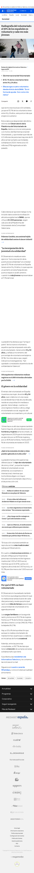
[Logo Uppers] (17, 786)
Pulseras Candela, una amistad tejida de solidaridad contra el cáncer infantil (16, 238)
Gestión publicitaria (17, 841)
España (11, 15)
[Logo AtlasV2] (17, 806)
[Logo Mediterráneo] (17, 819)
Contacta (17, 846)
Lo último (4, 15)
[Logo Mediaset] (17, 718)
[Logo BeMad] (17, 779)
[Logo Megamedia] (18, 857)
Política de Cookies (17, 838)
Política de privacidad (17, 833)
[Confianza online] (17, 866)
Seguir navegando (9, 704)
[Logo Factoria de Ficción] (17, 759)
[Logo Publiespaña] (17, 812)
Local (17, 15)
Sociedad (24, 15)
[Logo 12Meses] (17, 799)
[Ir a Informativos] (11, 10)
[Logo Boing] (17, 766)
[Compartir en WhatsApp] (18, 101)
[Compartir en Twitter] (22, 101)
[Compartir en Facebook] (31, 101)
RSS (17, 843)
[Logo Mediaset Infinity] (17, 726)
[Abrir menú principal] (31, 11)
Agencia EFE (5, 69)
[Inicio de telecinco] (2, 11)
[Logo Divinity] (17, 746)
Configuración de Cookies (17, 836)
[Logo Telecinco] (17, 733)
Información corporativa (17, 830)
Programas (6, 694)
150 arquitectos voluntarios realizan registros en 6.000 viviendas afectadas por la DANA (16, 377)
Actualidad (11, 678)
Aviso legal (17, 828)
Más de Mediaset (8, 709)
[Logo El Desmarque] (17, 753)
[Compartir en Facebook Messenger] (26, 101)
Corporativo (7, 699)
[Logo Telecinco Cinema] (17, 792)
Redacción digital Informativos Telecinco (14, 67)
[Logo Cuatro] (17, 740)
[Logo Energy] (17, 773)
